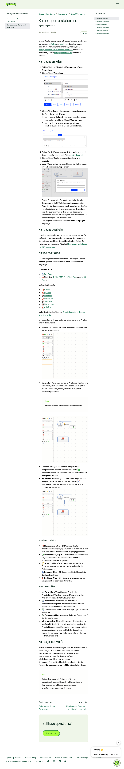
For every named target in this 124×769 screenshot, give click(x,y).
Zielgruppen (49, 304)
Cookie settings (82, 757)
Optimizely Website (13, 757)
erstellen (52, 43)
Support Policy (30, 757)
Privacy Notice (45, 757)
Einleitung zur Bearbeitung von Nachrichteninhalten (77, 708)
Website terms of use (63, 757)
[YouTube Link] (65, 761)
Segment (48, 301)
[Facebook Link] (48, 761)
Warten (47, 289)
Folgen (84, 33)
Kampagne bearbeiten (102, 21)
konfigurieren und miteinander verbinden (56, 49)
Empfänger (49, 274)
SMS (61, 277)
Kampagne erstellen (76, 244)
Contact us (51, 733)
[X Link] (54, 761)
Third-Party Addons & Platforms (18, 761)
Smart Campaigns (78, 13)
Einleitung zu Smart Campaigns (47, 708)
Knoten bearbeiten (77, 155)
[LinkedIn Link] (59, 761)
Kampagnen (63, 13)
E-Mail (55, 277)
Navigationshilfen (102, 30)
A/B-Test (47, 307)
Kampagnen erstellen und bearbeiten (16, 26)
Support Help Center (47, 13)
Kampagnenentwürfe (63, 52)
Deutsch (38, 761)
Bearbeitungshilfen (103, 27)
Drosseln (48, 295)
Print (66, 277)
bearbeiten (64, 43)
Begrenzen (48, 298)
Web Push (72, 277)
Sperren (47, 292)
